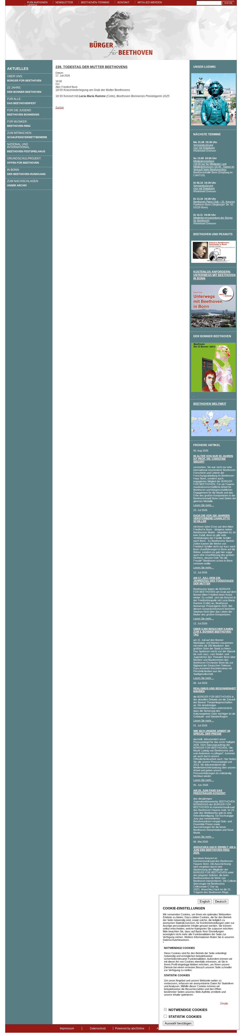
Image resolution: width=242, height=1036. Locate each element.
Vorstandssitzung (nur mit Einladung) (204, 146)
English (205, 901)
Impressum (67, 1028)
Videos (32, 5)
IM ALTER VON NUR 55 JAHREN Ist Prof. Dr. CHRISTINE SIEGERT (213, 459)
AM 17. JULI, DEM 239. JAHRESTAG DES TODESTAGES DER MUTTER (213, 580)
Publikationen (37, 2)
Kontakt (123, 2)
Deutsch (220, 901)
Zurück (60, 107)
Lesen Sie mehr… (203, 505)
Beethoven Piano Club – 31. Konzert (214, 201)
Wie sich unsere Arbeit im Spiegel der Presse (211, 732)
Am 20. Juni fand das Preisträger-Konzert (209, 792)
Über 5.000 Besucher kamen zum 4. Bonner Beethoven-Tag (213, 631)
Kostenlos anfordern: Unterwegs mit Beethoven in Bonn (214, 275)
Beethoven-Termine (95, 2)
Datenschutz (98, 1028)
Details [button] (224, 1003)
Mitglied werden (150, 2)
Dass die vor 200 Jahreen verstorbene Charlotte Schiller (211, 518)
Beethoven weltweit (209, 403)
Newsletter (64, 2)
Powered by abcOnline (129, 1028)
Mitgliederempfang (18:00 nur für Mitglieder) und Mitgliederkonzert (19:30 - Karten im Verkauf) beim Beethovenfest (213, 165)
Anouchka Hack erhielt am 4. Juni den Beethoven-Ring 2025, (214, 850)
